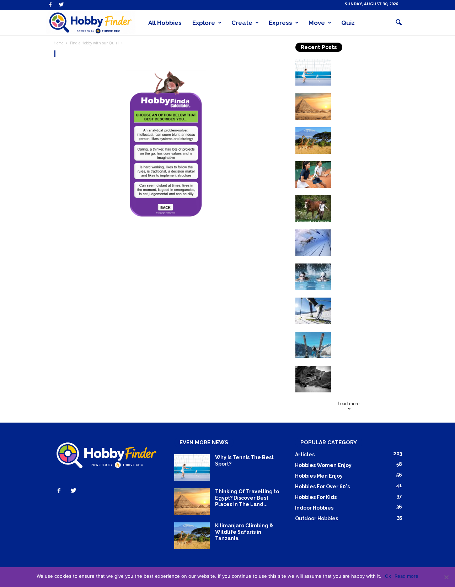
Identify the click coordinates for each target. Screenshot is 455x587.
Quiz (348, 22)
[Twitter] (61, 5)
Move (317, 22)
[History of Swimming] (313, 242)
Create (241, 22)
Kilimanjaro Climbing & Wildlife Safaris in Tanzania (365, 136)
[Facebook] (50, 5)
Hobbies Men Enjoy (319, 476)
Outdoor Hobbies (316, 518)
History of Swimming (362, 232)
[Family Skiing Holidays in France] (313, 345)
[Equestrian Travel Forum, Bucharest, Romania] (313, 208)
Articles (305, 454)
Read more (406, 576)
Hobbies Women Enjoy (323, 465)
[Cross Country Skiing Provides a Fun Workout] (313, 311)
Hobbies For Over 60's (322, 486)
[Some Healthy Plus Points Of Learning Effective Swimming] (313, 276)
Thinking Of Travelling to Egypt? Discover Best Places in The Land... (368, 102)
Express (280, 22)
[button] (398, 23)
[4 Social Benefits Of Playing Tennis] (313, 174)
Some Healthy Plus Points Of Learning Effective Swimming (368, 273)
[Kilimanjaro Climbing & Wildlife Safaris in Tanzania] (313, 140)
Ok (388, 576)
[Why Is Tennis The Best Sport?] (313, 72)
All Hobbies (165, 22)
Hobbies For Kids (316, 497)
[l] (167, 144)
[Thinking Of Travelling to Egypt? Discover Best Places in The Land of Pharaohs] (313, 106)
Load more (348, 403)
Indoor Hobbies (314, 508)
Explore (203, 22)
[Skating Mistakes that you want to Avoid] (313, 379)
